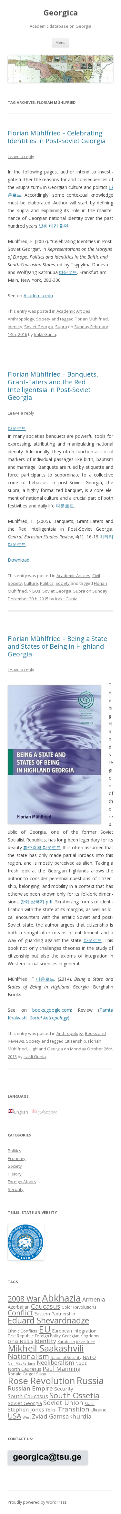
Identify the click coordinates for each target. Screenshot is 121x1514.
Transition (73, 1409)
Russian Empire (30, 1388)
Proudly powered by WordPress (37, 1502)
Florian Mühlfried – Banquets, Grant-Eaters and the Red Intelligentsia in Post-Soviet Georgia (53, 386)
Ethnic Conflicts (22, 1331)
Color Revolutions (79, 1307)
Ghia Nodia (20, 1341)
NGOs (34, 591)
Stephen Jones (26, 1409)
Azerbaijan (19, 1307)
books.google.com (51, 1010)
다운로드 (68, 272)
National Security (65, 1357)
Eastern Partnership (54, 1314)
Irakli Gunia (45, 334)
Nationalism (28, 1356)
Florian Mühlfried (91, 319)
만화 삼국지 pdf (36, 902)
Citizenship (75, 1041)
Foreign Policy (48, 1335)
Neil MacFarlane (21, 1363)
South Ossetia (74, 1395)
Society (43, 319)
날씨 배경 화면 (53, 226)
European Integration (74, 1331)
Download (18, 560)
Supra (61, 326)
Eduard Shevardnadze (48, 1320)
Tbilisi (50, 1409)
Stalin (90, 1403)
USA (14, 1416)
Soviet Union (63, 1402)
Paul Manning (62, 1368)
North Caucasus (24, 1369)
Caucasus (45, 1306)
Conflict (20, 1312)
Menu (60, 42)
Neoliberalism (55, 1362)
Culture (31, 583)
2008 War (24, 1298)
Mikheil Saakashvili (46, 1348)
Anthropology (21, 319)
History (15, 1174)
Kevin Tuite (85, 1342)
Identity (15, 326)
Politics (47, 583)
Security (16, 1189)
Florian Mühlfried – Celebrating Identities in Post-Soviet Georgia (57, 137)
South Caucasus (28, 1396)
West (27, 1417)
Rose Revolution (41, 1380)
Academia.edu (38, 295)
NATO (89, 1357)
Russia (90, 1380)
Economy (16, 1158)
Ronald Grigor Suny (27, 1374)
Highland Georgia (46, 1049)
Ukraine (98, 1410)
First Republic (21, 1336)
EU (45, 1329)
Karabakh (66, 1341)
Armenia (93, 1299)
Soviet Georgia (38, 326)
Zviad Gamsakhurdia (62, 1416)
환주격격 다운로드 (42, 847)
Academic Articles (73, 311)
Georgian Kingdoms (80, 1335)
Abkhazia (61, 1298)
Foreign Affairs (22, 1182)
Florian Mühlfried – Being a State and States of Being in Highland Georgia (57, 646)
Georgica (61, 13)
